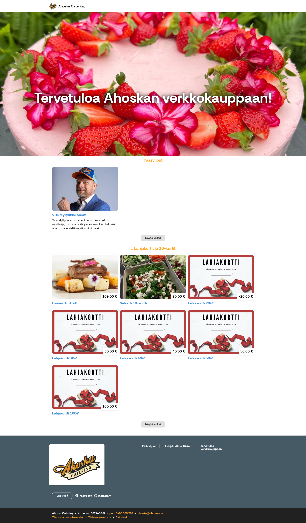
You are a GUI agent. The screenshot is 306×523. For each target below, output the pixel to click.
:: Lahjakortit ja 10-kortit (178, 446)
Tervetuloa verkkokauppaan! (212, 447)
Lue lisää (62, 496)
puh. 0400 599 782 (121, 513)
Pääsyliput (149, 446)
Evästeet (121, 517)
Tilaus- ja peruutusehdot (68, 517)
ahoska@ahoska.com (151, 513)
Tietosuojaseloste (99, 517)
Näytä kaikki (153, 238)
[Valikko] (299, 6)
